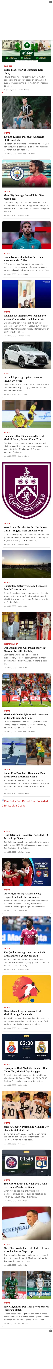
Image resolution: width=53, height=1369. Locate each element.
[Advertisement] (26, 20)
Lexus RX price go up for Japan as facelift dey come (23, 378)
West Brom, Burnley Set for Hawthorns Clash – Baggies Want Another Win (25, 528)
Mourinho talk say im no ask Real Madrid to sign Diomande (22, 1012)
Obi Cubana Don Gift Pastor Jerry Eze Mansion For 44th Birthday (25, 649)
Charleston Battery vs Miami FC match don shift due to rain (25, 587)
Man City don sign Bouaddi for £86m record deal (24, 197)
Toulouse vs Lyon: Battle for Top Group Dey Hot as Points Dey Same (25, 1185)
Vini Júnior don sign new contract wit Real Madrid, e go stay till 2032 (24, 954)
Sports (7, 133)
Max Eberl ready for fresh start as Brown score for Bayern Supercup (26, 1249)
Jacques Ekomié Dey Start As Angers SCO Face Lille (24, 138)
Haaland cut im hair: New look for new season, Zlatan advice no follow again (25, 317)
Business (8, 66)
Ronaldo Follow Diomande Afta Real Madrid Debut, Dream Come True (24, 437)
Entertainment (11, 644)
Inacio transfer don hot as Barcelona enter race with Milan (24, 258)
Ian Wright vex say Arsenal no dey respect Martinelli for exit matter (22, 895)
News (6, 374)
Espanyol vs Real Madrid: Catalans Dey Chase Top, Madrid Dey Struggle (25, 1069)
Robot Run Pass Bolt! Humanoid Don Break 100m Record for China (24, 774)
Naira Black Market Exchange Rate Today (23, 71)
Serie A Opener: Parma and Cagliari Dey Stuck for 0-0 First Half (26, 1128)
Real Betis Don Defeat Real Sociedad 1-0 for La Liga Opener (26, 836)
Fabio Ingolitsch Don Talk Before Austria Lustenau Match (26, 1308)
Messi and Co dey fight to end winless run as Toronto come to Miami (26, 716)
